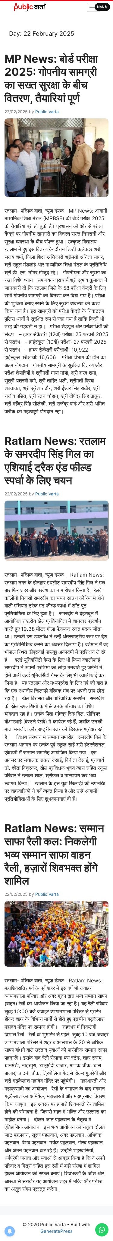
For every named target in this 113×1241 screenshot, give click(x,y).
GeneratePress (56, 1231)
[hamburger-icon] (93, 7)
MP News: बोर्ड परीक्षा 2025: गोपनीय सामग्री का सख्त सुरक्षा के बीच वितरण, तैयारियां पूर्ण (51, 78)
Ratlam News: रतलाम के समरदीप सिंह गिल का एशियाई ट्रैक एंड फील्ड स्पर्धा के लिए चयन (55, 460)
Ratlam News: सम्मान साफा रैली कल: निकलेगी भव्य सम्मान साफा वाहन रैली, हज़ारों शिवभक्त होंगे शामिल (54, 854)
